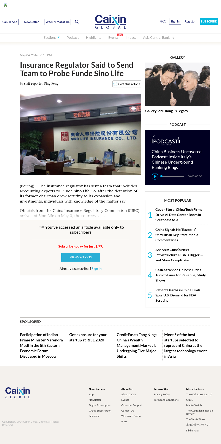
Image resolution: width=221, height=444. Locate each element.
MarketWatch (194, 405)
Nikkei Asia (192, 430)
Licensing (94, 416)
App (91, 394)
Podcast (73, 37)
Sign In (97, 268)
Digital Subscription (100, 405)
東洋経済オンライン (198, 424)
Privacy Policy (162, 394)
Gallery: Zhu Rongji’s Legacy (166, 111)
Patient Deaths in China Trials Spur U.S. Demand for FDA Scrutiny (177, 295)
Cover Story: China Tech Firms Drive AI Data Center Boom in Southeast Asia (178, 214)
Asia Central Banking (158, 37)
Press (124, 421)
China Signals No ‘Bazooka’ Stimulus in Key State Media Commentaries (176, 234)
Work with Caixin (131, 416)
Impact (131, 37)
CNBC (189, 399)
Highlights (93, 37)
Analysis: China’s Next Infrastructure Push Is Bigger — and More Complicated (179, 255)
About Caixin (128, 394)
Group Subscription (100, 410)
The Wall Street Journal (199, 394)
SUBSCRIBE (209, 21)
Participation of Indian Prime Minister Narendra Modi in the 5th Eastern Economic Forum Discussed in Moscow (41, 345)
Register (190, 21)
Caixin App (9, 22)
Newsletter (31, 22)
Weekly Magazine (57, 22)
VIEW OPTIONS (81, 257)
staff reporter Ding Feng (41, 83)
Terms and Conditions (166, 399)
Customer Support (131, 405)
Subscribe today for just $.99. (80, 246)
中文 (163, 21)
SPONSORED (30, 321)
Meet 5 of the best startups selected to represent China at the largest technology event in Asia (185, 345)
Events (113, 37)
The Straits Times (195, 419)
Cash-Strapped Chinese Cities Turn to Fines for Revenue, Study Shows (180, 275)
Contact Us (127, 410)
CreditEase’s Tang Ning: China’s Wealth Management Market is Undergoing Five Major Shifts (137, 345)
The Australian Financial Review (199, 412)
